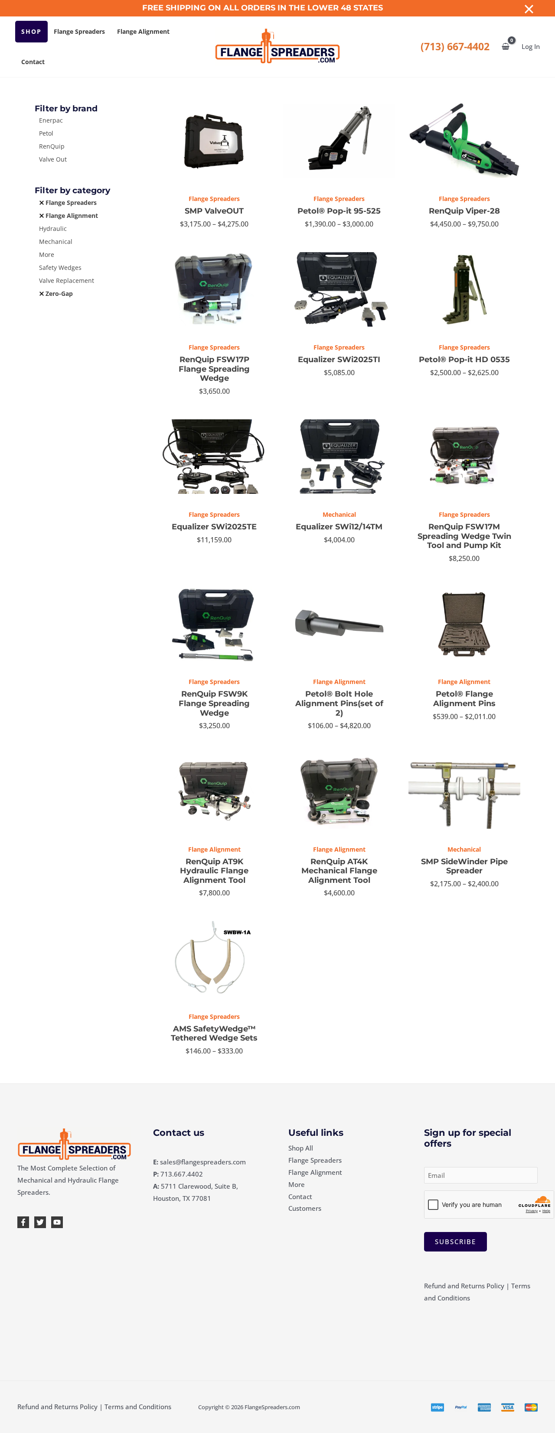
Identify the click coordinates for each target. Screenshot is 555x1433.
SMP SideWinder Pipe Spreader (464, 866)
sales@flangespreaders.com (203, 1161)
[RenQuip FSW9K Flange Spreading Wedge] (214, 624)
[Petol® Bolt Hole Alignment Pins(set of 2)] (339, 624)
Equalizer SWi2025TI (339, 359)
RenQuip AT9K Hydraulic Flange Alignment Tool (214, 871)
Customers (304, 1208)
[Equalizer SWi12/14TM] (339, 456)
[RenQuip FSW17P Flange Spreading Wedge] (214, 289)
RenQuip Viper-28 (464, 211)
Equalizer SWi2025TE (214, 527)
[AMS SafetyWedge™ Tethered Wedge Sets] (214, 958)
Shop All (300, 1148)
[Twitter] (40, 1222)
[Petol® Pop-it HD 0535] (464, 289)
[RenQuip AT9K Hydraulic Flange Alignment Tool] (214, 791)
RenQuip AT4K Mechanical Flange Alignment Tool (339, 871)
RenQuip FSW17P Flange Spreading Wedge (214, 369)
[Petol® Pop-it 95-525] (339, 141)
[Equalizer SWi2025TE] (214, 456)
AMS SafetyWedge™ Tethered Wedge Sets (214, 1033)
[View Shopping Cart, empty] (505, 46)
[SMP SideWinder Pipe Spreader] (464, 791)
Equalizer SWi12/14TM (339, 527)
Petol (46, 133)
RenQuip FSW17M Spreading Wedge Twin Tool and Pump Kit (464, 536)
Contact (33, 62)
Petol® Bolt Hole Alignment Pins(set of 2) (339, 703)
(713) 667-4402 (455, 46)
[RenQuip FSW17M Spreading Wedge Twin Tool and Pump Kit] (464, 456)
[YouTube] (57, 1222)
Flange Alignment (143, 31)
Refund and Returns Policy (464, 1285)
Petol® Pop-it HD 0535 (464, 359)
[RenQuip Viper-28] (464, 141)
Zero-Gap (59, 293)
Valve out (53, 159)
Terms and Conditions (137, 1406)
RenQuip (52, 146)
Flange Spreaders (79, 31)
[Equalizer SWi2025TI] (339, 289)
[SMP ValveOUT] (214, 141)
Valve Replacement (66, 280)
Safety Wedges (60, 267)
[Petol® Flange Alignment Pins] (464, 624)
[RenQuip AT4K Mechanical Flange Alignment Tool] (339, 791)
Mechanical (55, 241)
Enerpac (51, 120)
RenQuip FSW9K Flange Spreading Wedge (214, 703)
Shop (31, 31)
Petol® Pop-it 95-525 (339, 211)
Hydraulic (53, 228)
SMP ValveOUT (214, 211)
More (46, 254)
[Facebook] (23, 1222)
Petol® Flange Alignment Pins (464, 698)
